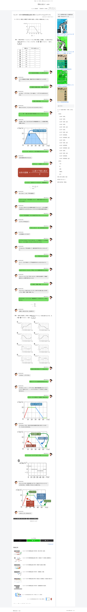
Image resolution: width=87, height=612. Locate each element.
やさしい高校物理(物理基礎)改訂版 (64, 69)
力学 (28, 518)
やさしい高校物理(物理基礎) (63, 102)
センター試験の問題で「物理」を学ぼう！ (20, 518)
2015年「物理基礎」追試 (34, 518)
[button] (46, 540)
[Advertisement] (33, 529)
